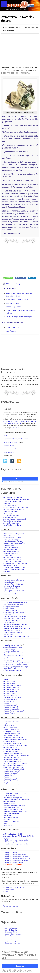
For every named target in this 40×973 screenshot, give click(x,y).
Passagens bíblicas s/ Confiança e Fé (16, 859)
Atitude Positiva (8, 622)
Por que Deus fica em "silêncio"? (14, 753)
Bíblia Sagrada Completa (12, 864)
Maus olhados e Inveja (11, 736)
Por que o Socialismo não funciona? (16, 799)
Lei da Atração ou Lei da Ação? (14, 626)
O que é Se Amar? (9, 683)
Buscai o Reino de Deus (11, 730)
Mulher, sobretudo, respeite (13, 655)
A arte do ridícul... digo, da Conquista (16, 663)
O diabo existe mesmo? (11, 771)
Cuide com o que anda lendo (13, 612)
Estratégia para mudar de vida (14, 618)
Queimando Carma (10, 747)
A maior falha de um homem (13, 647)
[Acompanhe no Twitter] (5, 461)
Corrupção (7, 819)
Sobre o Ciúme (8, 545)
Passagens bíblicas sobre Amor (14, 855)
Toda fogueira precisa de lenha (14, 544)
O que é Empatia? (9, 693)
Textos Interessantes (10, 906)
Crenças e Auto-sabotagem (13, 584)
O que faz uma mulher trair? (13, 653)
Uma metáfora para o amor (13, 561)
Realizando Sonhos (10, 610)
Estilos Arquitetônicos (10, 932)
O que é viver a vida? (10, 588)
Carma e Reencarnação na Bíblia (15, 745)
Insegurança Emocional (11, 586)
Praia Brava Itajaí (9, 938)
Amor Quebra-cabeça (11, 540)
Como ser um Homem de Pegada (15, 659)
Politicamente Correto (11, 813)
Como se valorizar (12, 327)
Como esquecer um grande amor (15, 563)
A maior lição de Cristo (11, 722)
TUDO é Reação (9, 796)
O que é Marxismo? (10, 801)
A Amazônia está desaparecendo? (15, 519)
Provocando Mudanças (11, 620)
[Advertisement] (20, 50)
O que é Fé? (7, 703)
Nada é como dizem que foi (13, 501)
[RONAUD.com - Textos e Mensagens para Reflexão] (20, 5)
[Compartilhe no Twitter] (32, 278)
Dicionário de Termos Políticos (14, 805)
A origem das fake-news (11, 517)
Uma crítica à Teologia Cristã (13, 769)
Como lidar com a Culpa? (12, 749)
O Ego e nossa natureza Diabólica (15, 763)
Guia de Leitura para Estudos (13, 888)
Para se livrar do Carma (11, 733)
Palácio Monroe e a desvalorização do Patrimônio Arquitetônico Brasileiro (16, 841)
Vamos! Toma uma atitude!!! (13, 605)
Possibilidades (8, 634)
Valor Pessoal (11, 331)
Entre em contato (8, 445)
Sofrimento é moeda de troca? (14, 767)
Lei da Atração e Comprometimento (15, 624)
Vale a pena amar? (10, 549)
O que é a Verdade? (10, 695)
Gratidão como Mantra (11, 757)
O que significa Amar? (11, 551)
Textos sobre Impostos (11, 821)
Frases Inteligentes (10, 928)
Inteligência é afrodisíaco (12, 657)
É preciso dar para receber (12, 632)
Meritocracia (7, 825)
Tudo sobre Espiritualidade (12, 785)
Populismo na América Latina (13, 809)
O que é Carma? (9, 701)
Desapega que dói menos (12, 559)
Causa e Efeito (8, 609)
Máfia (5, 823)
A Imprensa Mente (9, 505)
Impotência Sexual (9, 669)
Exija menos (7, 555)
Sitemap (21, 971)
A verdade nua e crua (11, 523)
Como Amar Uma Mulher (12, 671)
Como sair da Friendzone (12, 651)
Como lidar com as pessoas (13, 592)
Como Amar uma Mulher (12, 538)
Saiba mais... (16, 428)
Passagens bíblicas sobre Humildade (16, 860)
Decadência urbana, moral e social (15, 844)
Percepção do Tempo (10, 511)
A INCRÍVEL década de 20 (12, 834)
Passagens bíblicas (10, 853)
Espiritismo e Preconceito (12, 743)
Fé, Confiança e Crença (11, 724)
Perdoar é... (7, 679)
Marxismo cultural (9, 803)
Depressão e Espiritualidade (13, 737)
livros (13, 423)
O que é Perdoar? (9, 681)
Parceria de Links (8, 452)
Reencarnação (8, 890)
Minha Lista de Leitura (10, 442)
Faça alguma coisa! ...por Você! (14, 616)
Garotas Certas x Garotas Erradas (15, 665)
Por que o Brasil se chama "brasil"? (15, 811)
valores (16, 421)
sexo (9, 423)
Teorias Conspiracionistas (12, 521)
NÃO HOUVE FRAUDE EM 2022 (14, 794)
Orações (6, 783)
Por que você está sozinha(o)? (14, 542)
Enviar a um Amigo (13, 284)
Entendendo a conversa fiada (13, 590)
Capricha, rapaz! (9, 649)
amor (4, 423)
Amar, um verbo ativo (10, 548)
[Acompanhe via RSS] (19, 461)
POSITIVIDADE (8, 726)
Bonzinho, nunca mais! (11, 645)
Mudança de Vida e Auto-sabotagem (16, 636)
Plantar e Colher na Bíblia (12, 761)
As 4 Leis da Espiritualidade (13, 765)
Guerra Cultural (8, 513)
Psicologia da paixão (10, 553)
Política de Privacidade (10, 449)
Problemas (7, 614)
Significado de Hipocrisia (12, 697)
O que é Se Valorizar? (11, 689)
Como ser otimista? (10, 741)
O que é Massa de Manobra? (13, 711)
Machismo (7, 815)
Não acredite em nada (11, 515)
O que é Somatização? (11, 709)
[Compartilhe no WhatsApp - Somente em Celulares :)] (8, 278)
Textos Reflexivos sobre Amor (13, 569)
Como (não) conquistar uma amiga (15, 667)
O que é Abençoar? (10, 705)
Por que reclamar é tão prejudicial (15, 739)
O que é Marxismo (9, 713)
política (18, 423)
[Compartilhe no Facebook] (20, 278)
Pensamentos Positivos (11, 630)
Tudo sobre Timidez (10, 594)
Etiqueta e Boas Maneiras (12, 934)
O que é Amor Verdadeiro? (12, 557)
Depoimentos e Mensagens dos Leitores (16, 439)
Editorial (5, 435)
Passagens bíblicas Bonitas (13, 862)
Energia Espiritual (9, 582)
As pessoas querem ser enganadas (15, 507)
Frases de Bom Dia (10, 930)
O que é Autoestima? (10, 699)
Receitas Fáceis (9, 940)
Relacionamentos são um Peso (14, 567)
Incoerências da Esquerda (12, 798)
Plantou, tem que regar (11, 661)
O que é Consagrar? (10, 707)
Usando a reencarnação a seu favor (16, 755)
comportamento (25, 421)
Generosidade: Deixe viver (12, 759)
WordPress (28, 971)
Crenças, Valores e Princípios (13, 580)
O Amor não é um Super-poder (14, 534)
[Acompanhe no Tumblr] (12, 461)
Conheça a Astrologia (10, 751)
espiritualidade (7, 421)
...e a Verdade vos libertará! (13, 525)
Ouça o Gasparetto (10, 728)
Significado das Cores (11, 942)
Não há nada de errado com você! (15, 603)
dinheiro (33, 421)
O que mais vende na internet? (14, 509)
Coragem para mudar (11, 607)
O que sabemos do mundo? (13, 497)
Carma (5, 892)
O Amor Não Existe (10, 536)
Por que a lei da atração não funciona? (17, 628)
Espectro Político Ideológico (13, 807)
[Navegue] (4, 4)
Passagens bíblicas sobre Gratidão (15, 857)
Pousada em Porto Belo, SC (13, 944)
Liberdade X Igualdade (11, 817)
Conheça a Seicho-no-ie (11, 732)
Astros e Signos (8, 936)
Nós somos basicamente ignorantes (16, 499)
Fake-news (7, 503)
